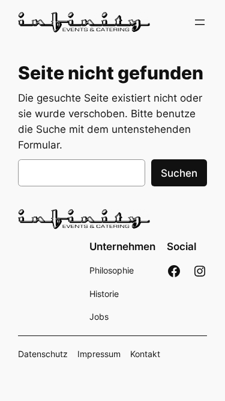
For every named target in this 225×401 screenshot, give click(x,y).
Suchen (179, 173)
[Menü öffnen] (200, 22)
